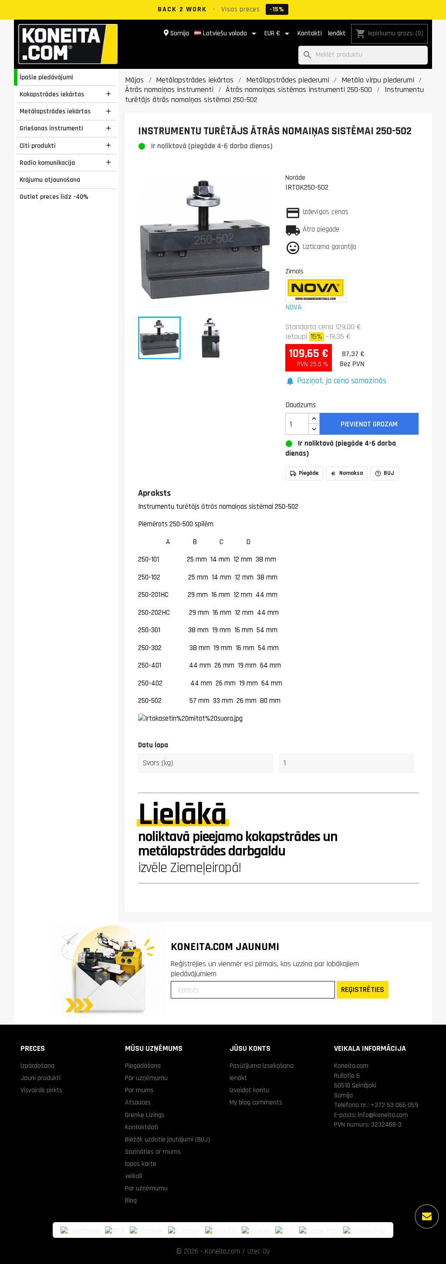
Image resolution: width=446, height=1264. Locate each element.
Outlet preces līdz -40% (54, 196)
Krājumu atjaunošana (50, 179)
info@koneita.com (383, 1115)
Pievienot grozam (369, 424)
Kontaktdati (141, 1127)
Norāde (295, 177)
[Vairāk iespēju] (427, 1216)
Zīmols (294, 271)
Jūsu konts (250, 1048)
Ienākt (337, 33)
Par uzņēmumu (146, 1077)
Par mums (139, 1090)
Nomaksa (351, 473)
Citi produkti (38, 145)
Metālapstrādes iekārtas (55, 111)
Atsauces (138, 1102)
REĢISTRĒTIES (362, 990)
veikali (133, 1176)
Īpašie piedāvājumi (46, 77)
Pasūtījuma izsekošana (262, 1065)
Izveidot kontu (249, 1090)
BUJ (389, 473)
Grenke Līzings (145, 1115)
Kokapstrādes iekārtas (52, 94)
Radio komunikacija (47, 162)
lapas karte (140, 1163)
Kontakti (309, 33)
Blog (131, 1200)
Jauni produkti (40, 1077)
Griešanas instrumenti (51, 128)
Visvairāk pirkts (41, 1090)
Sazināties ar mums (153, 1151)
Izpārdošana (37, 1065)
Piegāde (308, 473)
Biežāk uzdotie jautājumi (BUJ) (167, 1139)
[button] (336, 381)
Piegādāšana (143, 1065)
